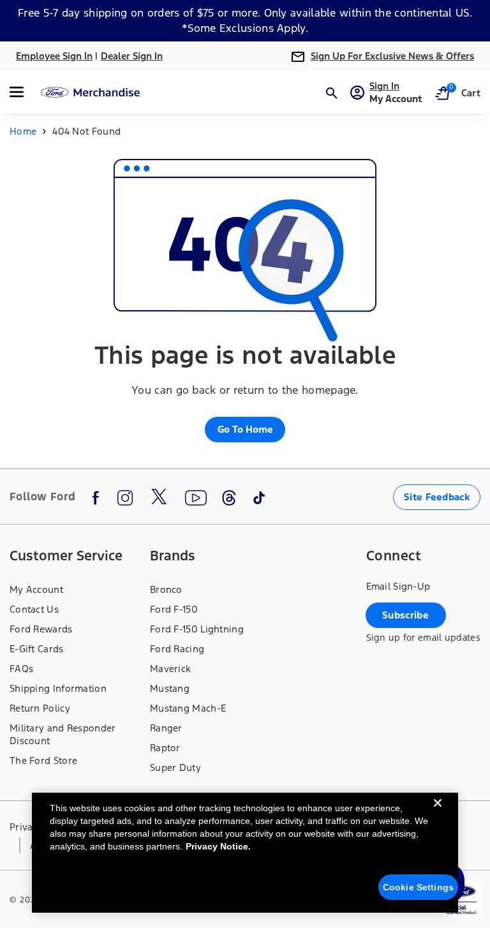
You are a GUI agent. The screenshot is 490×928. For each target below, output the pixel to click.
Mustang (169, 688)
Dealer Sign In (132, 56)
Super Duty (175, 767)
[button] (24, 92)
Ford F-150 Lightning (197, 629)
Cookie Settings (418, 887)
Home (23, 131)
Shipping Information (58, 688)
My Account (36, 589)
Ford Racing (177, 649)
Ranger (166, 728)
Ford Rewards (41, 629)
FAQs (21, 668)
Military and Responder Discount (63, 734)
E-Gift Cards (37, 649)
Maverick (170, 668)
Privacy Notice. (218, 846)
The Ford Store (43, 760)
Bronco (166, 589)
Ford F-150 (174, 609)
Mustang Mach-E (188, 708)
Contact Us (34, 609)
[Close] (438, 813)
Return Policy (40, 708)
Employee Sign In (54, 56)
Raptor (165, 748)
